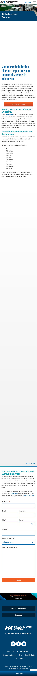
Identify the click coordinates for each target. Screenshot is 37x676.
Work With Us (17, 58)
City (3, 520)
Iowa (8, 651)
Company (22, 511)
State (21, 520)
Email (4, 511)
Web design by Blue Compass (18, 669)
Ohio (20, 655)
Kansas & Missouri (9, 655)
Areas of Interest (8, 538)
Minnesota (24, 651)
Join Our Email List (18, 608)
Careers (18, 615)
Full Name (5, 502)
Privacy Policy (27, 666)
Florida (15, 651)
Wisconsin (19, 659)
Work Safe (9, 114)
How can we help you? (10, 547)
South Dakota (30, 655)
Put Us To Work (18, 104)
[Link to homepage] (18, 628)
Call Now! (19, 673)
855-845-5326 (29, 496)
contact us (14, 493)
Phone (4, 529)
